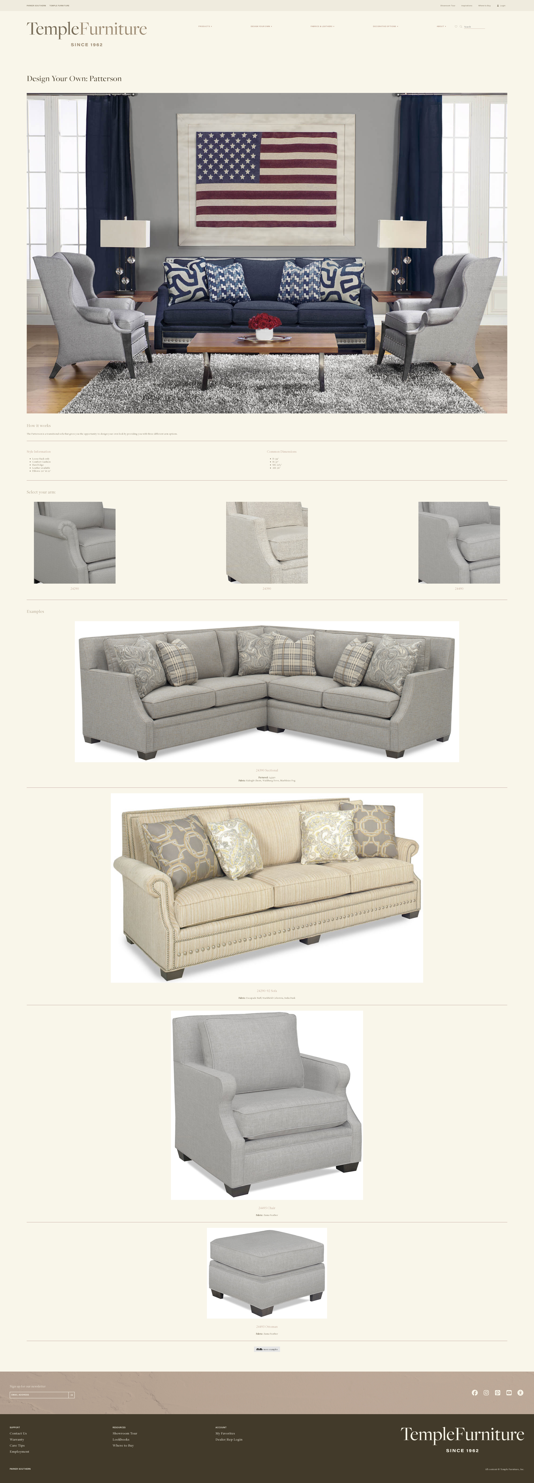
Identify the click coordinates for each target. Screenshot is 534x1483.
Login (502, 6)
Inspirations (466, 6)
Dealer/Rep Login (229, 1439)
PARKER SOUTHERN (36, 6)
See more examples (268, 1349)
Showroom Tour (447, 6)
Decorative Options (384, 27)
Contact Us (18, 1433)
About (440, 27)
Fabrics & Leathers (321, 27)
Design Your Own (260, 27)
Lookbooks (121, 1439)
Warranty (17, 1439)
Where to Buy (484, 6)
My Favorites (225, 1433)
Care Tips (17, 1445)
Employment (19, 1451)
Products (204, 27)
